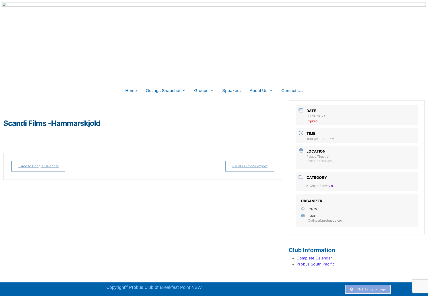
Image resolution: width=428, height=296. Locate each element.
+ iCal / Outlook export (250, 166)
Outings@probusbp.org (325, 220)
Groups (201, 90)
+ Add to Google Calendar (38, 166)
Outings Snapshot (163, 90)
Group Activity (320, 186)
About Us (259, 90)
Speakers (231, 90)
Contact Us (292, 90)
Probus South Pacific (315, 264)
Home (131, 90)
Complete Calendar (314, 258)
